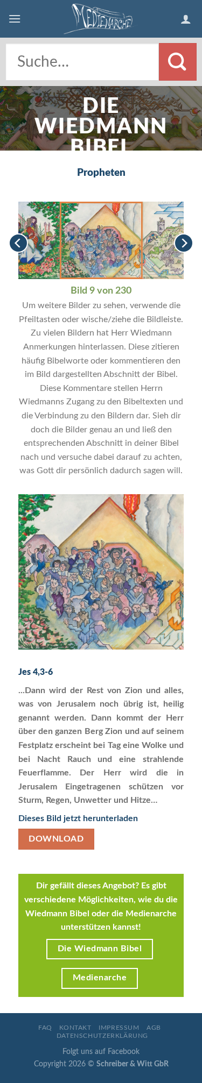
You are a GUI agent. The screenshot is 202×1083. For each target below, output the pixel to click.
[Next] (183, 243)
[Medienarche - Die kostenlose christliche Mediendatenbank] (101, 19)
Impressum (119, 1027)
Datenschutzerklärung (102, 1035)
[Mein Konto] (187, 19)
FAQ (45, 1027)
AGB (154, 1027)
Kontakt (75, 1027)
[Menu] (14, 18)
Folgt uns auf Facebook (101, 1052)
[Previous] (18, 243)
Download (56, 839)
